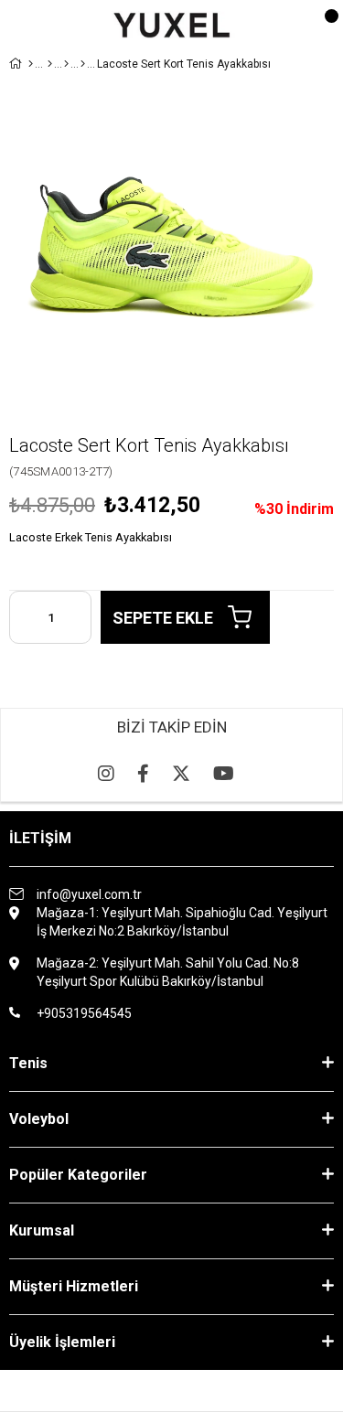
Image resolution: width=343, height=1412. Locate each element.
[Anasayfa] (30, 64)
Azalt (23, 617)
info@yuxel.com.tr (89, 894)
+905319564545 (84, 1013)
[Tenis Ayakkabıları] (66, 64)
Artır (77, 617)
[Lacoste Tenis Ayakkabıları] (82, 64)
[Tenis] (50, 64)
